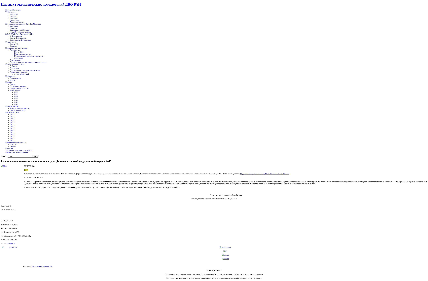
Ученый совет (10, 42)
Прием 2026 (18, 52)
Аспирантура (15, 50)
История (13, 16)
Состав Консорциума (18, 38)
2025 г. (12, 116)
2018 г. (12, 130)
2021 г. (12, 124)
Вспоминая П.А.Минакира (20, 30)
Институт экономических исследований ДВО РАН (41, 4)
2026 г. (12, 114)
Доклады (13, 46)
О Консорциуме (16, 36)
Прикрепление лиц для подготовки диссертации (28, 62)
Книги (12, 80)
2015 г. (12, 136)
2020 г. (12, 126)
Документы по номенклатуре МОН (18, 150)
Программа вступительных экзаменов (28, 56)
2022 (16, 94)
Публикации (10, 76)
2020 (16, 98)
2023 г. (12, 120)
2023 (16, 92)
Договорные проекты (18, 86)
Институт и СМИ (12, 112)
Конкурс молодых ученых (20, 108)
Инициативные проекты (19, 88)
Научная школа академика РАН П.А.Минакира (23, 24)
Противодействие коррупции (16, 152)
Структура (14, 14)
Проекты (8, 82)
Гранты (12, 84)
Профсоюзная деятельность (15, 142)
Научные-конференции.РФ (42, 266)
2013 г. (12, 140)
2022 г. (12, 122)
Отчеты (13, 146)
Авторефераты (15, 78)
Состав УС (14, 44)
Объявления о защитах (18, 72)
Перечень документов (22, 54)
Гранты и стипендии (18, 110)
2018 (16, 102)
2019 (16, 100)
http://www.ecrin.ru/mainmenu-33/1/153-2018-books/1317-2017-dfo (264, 174)
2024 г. (12, 118)
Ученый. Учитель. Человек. (20, 32)
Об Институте (10, 12)
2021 (16, 96)
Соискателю (14, 68)
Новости (13, 144)
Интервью (14, 28)
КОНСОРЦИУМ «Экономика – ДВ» (19, 34)
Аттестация (18, 58)
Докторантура (15, 60)
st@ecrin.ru (11, 243)
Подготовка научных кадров (16, 48)
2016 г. (12, 134)
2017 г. (12, 132)
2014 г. (12, 138)
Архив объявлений (21, 74)
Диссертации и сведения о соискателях (25, 70)
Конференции (15, 90)
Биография (14, 26)
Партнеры (13, 18)
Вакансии (9, 148)
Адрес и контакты (17, 22)
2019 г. (12, 128)
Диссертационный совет (14, 64)
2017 (16, 104)
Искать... (4, 156)
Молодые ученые (12, 106)
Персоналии (14, 20)
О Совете (13, 66)
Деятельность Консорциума (20, 40)
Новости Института (13, 10)
